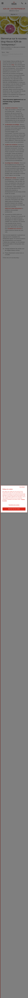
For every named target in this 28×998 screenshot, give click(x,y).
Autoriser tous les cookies (14, 508)
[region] (14, 499)
